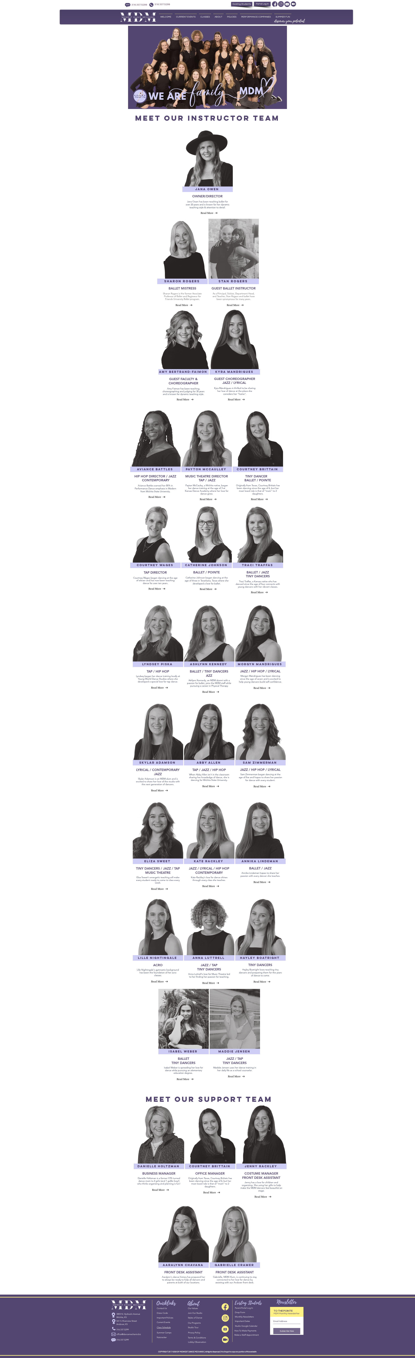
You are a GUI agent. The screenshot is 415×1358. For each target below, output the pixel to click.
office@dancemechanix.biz (128, 1334)
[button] (207, 189)
